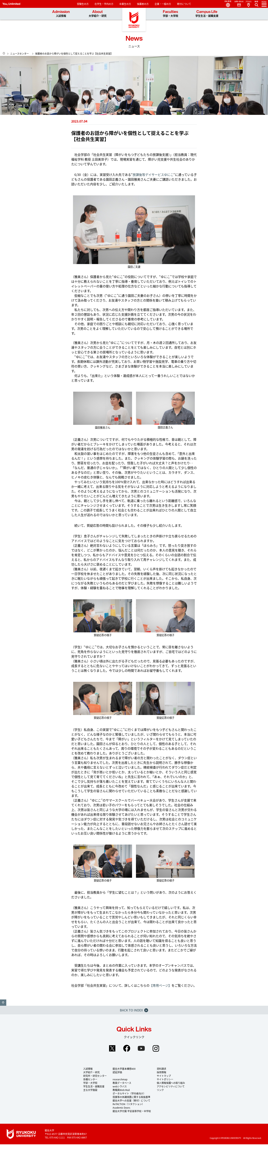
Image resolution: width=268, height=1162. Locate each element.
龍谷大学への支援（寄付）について (131, 1100)
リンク (160, 1090)
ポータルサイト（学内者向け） (129, 1093)
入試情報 (88, 1068)
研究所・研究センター (95, 1075)
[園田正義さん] (165, 408)
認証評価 (117, 1072)
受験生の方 (83, 3)
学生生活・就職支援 (93, 1086)
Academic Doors (121, 1107)
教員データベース (122, 1082)
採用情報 (161, 1072)
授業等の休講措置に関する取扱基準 (131, 1097)
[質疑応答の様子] (102, 615)
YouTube (141, 1048)
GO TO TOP (3, 1002)
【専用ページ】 (160, 985)
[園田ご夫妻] (134, 229)
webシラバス (120, 1086)
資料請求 (161, 1068)
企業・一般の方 (163, 3)
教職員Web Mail (121, 1090)
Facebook (127, 1048)
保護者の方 (143, 3)
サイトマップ (164, 1075)
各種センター (90, 1079)
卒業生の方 (125, 3)
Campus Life (206, 13)
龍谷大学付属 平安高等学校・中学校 (132, 1111)
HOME (4, 53)
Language (226, 4)
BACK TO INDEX (133, 1010)
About (98, 13)
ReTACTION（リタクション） (128, 1104)
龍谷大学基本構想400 (124, 1068)
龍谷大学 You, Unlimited (134, 19)
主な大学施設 (90, 1090)
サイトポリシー (165, 1079)
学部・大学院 (90, 1082)
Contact (237, 4)
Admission (61, 13)
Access (248, 4)
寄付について (184, 3)
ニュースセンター (19, 53)
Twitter (112, 1048)
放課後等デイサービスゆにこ (153, 174)
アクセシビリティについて (171, 1086)
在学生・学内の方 (104, 3)
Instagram (156, 1048)
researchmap (120, 1079)
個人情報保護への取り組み (171, 1082)
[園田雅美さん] (102, 408)
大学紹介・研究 (91, 1072)
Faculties (170, 13)
